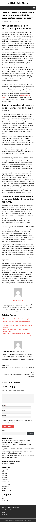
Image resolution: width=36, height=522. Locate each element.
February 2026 (5, 481)
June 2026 (4, 473)
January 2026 (5, 483)
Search (3, 430)
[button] (34, 8)
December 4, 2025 (7, 21)
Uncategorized (6, 500)
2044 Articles (20, 352)
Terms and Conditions (7, 516)
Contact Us (4, 512)
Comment (4, 393)
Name (3, 405)
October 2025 (5, 488)
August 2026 (5, 470)
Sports (3, 498)
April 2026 (4, 477)
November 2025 (6, 486)
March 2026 (5, 479)
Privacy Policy (5, 514)
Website (4, 415)
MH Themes (28, 520)
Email (3, 410)
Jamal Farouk (18, 21)
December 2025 (6, 485)
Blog (3, 496)
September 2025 (6, 490)
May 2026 (4, 475)
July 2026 (4, 471)
